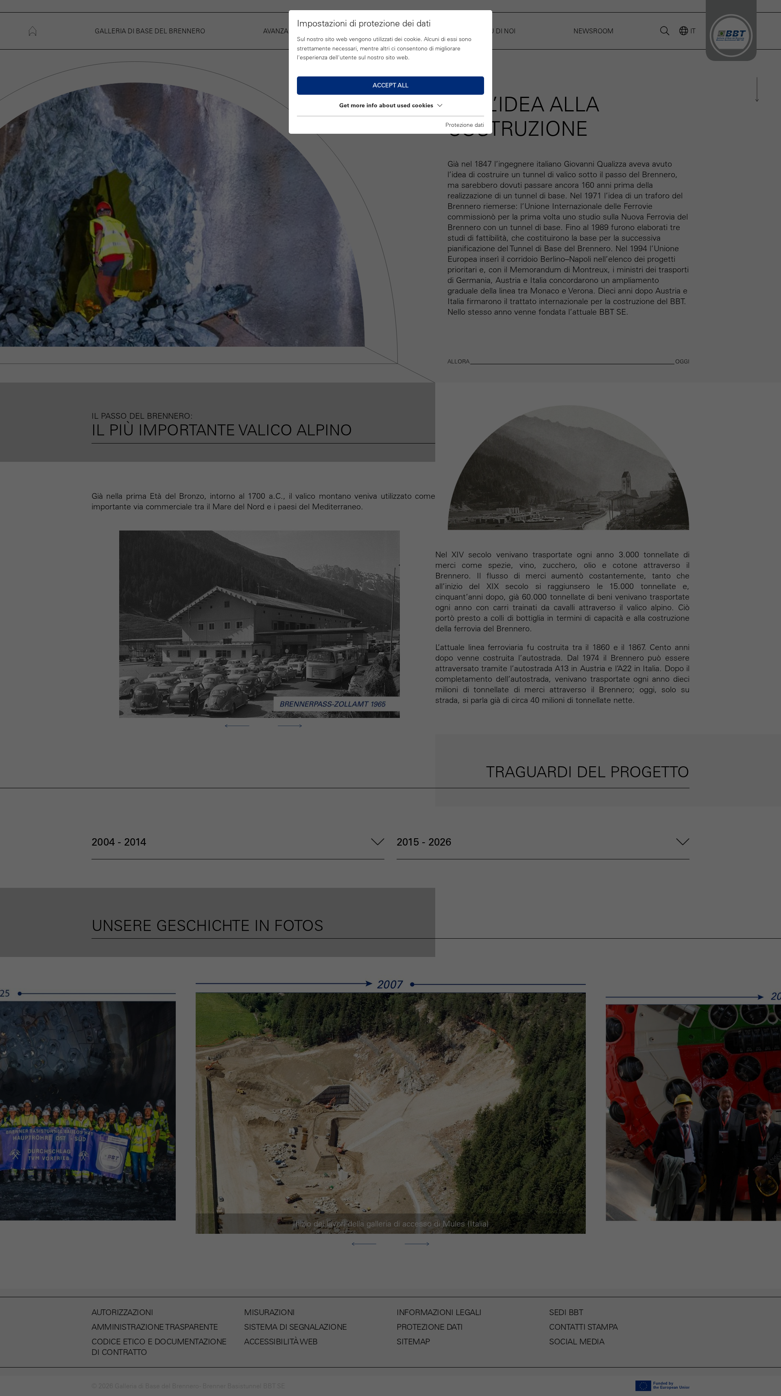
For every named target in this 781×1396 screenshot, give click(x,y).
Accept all (390, 85)
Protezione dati (464, 124)
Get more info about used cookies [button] (386, 105)
